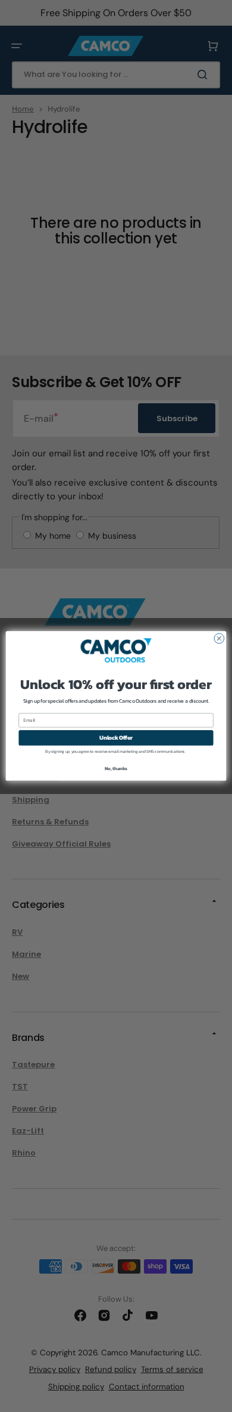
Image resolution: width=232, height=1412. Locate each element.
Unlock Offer (116, 738)
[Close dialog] (219, 639)
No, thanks (116, 768)
